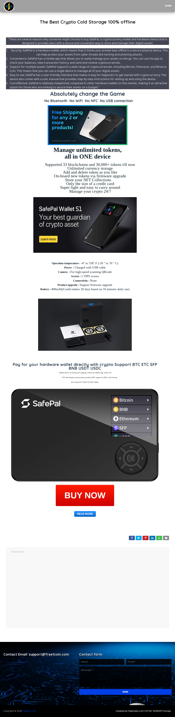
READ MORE (85, 513)
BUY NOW (84, 496)
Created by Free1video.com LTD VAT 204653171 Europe (143, 710)
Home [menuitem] (168, 5)
